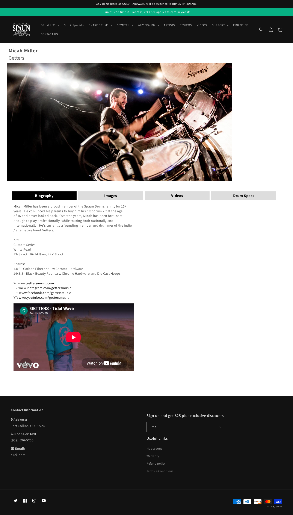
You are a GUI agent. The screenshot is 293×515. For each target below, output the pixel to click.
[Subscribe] (219, 427)
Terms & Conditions (160, 471)
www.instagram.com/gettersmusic (44, 288)
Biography (44, 195)
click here (18, 455)
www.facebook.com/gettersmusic (45, 293)
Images (110, 195)
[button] (261, 29)
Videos (177, 195)
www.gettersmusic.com (36, 283)
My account (154, 448)
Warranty (152, 456)
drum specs (243, 195)
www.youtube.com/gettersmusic (44, 297)
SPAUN (279, 506)
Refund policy (156, 463)
